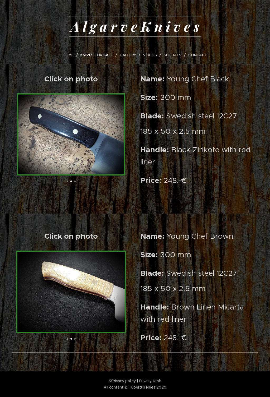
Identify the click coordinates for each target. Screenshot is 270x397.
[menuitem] (70, 55)
